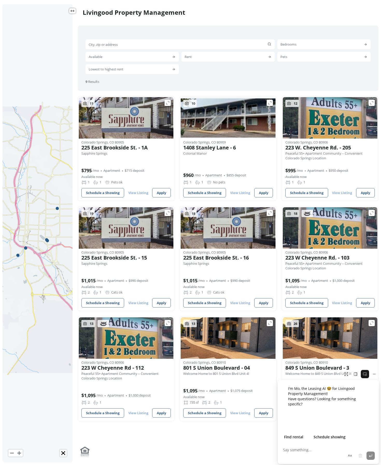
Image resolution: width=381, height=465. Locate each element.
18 (193, 213)
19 (91, 213)
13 (91, 323)
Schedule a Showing (102, 192)
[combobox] (180, 44)
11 (91, 103)
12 (295, 103)
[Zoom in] (19, 453)
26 (295, 323)
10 (193, 103)
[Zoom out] (12, 453)
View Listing (138, 192)
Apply (161, 192)
